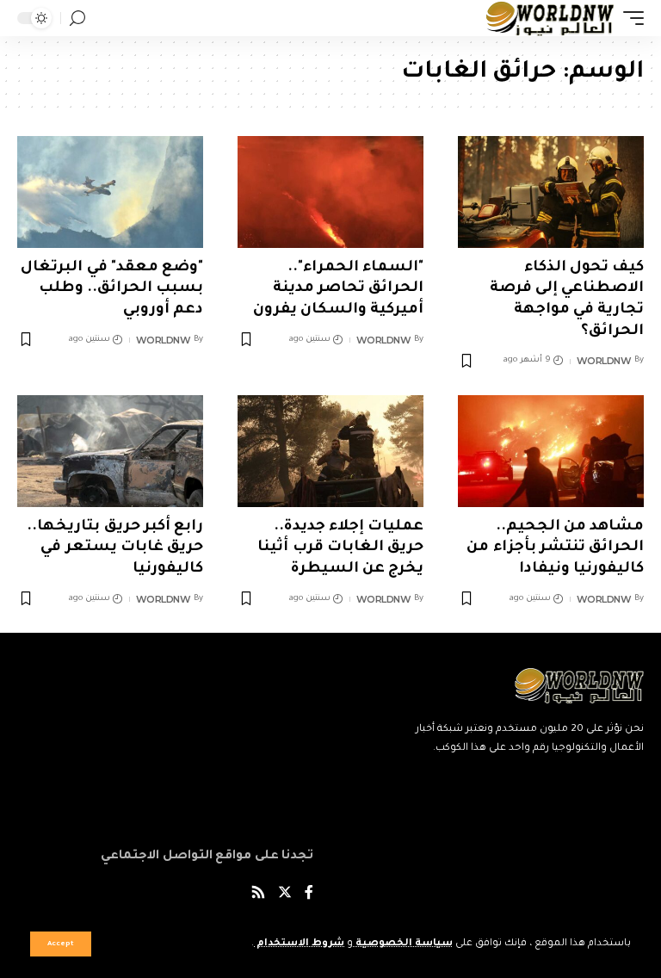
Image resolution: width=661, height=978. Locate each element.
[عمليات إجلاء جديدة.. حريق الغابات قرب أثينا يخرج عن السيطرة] (330, 451)
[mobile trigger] (629, 18)
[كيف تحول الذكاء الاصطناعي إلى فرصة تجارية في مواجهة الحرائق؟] (551, 192)
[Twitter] (285, 895)
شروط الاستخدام (299, 944)
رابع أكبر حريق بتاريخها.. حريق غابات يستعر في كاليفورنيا (115, 548)
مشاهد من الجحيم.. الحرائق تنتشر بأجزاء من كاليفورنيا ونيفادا (555, 548)
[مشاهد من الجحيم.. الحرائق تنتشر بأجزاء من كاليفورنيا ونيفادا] (551, 451)
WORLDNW (604, 361)
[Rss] (258, 895)
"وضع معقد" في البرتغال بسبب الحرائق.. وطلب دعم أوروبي (112, 289)
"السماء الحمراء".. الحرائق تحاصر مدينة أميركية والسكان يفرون (338, 289)
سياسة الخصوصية (403, 944)
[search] (77, 18)
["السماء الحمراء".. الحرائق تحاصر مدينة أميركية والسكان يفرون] (330, 192)
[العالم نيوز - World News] (550, 18)
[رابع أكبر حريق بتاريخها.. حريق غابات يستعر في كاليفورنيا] (110, 451)
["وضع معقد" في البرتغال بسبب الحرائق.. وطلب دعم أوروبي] (110, 192)
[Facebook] (309, 895)
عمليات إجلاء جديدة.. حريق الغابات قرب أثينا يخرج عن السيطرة (340, 548)
